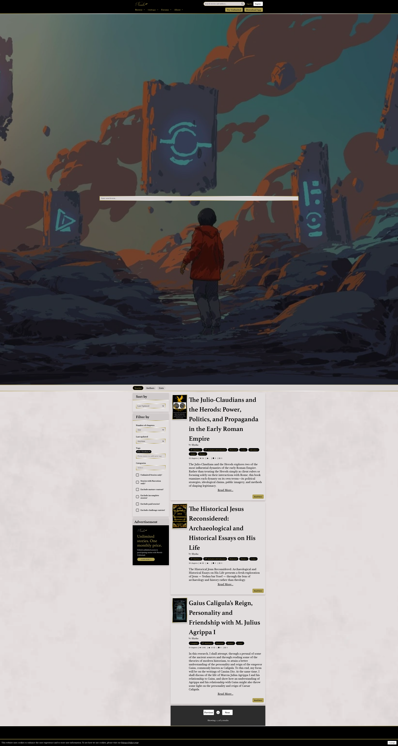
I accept (392, 742)
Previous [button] (208, 712)
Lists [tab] (161, 388)
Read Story (258, 496)
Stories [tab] (138, 388)
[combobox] (137, 406)
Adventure (254, 450)
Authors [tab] (150, 388)
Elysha (195, 444)
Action (193, 454)
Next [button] (227, 712)
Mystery (203, 454)
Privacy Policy (127, 743)
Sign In (249, 4)
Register (258, 4)
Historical (233, 450)
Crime (243, 450)
